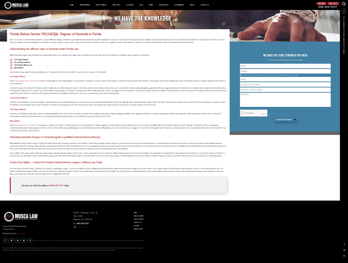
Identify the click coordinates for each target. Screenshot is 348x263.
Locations (129, 5)
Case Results (163, 5)
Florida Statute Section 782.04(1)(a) (26, 80)
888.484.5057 (327, 7)
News (151, 5)
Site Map (136, 225)
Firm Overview (85, 5)
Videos (192, 5)
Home (72, 5)
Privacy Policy (138, 229)
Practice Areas (139, 216)
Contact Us (204, 5)
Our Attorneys (101, 5)
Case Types (116, 5)
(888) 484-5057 (57, 185)
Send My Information (284, 119)
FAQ (344, 9)
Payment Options (344, 12)
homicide (15, 39)
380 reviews (21, 233)
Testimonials (179, 5)
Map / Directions (82, 227)
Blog (141, 5)
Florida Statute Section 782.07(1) (25, 125)
